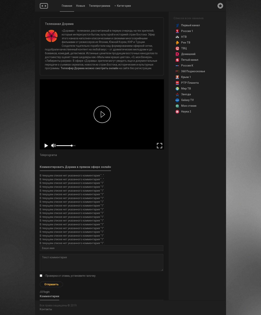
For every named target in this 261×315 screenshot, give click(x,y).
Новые (80, 5)
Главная (67, 5)
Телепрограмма (99, 5)
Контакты (46, 309)
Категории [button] (124, 5)
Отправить (51, 284)
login (47, 291)
